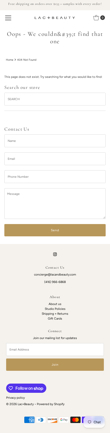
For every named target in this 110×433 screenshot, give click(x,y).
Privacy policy (15, 397)
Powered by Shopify (50, 404)
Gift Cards (55, 318)
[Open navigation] (8, 18)
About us (55, 304)
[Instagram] (55, 254)
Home (9, 59)
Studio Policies (55, 309)
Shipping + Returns (55, 313)
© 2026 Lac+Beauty (20, 404)
